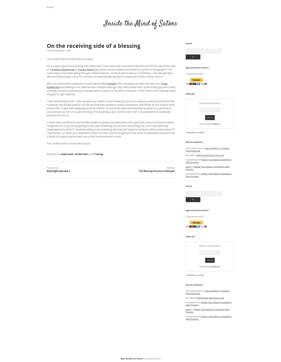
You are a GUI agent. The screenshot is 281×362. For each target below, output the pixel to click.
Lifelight (111, 83)
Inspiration (67, 154)
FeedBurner (215, 124)
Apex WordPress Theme (132, 358)
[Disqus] (111, 218)
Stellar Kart (82, 154)
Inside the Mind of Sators (140, 23)
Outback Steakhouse (63, 69)
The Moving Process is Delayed (157, 171)
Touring (98, 154)
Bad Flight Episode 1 (58, 171)
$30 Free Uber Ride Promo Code (210, 155)
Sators (188, 167)
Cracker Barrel (86, 69)
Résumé (50, 7)
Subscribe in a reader (195, 132)
